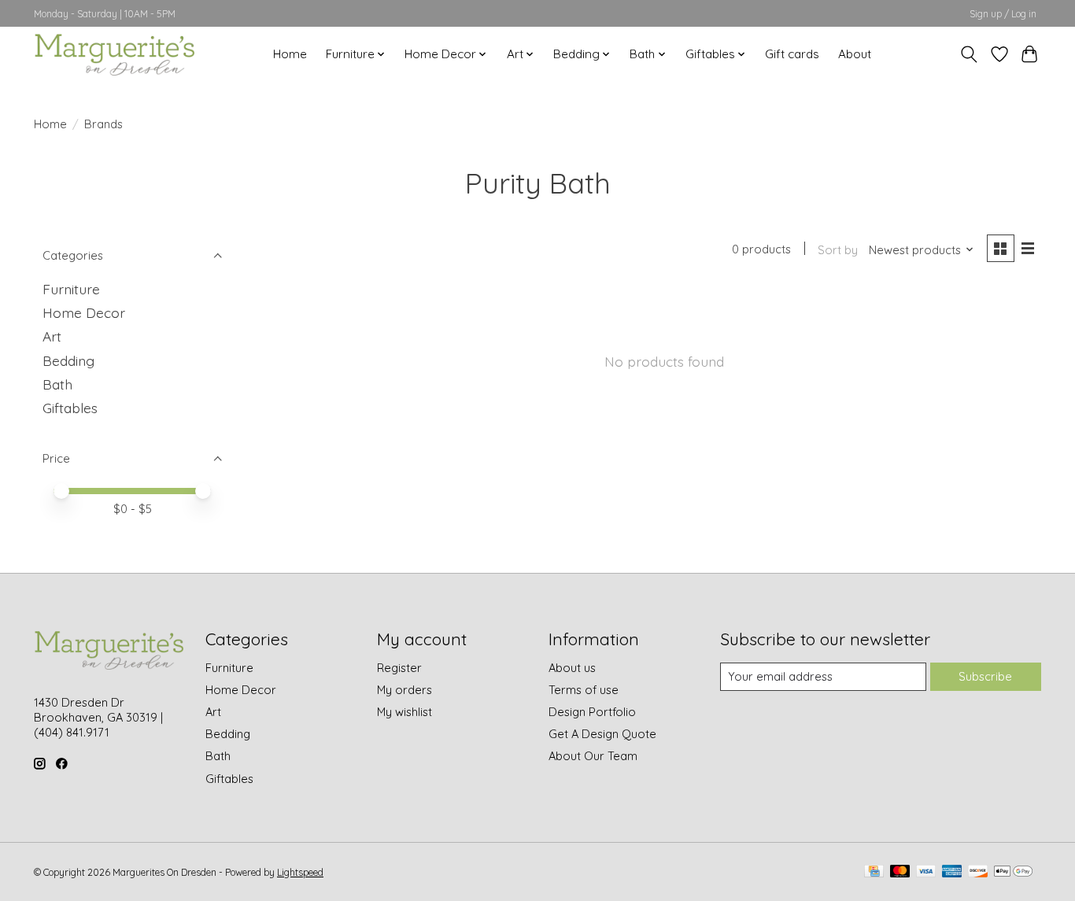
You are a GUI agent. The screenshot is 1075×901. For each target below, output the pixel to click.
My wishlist (404, 711)
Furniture (71, 288)
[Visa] (926, 872)
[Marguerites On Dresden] (114, 54)
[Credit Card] (874, 872)
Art (51, 336)
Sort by (838, 249)
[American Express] (952, 872)
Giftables (70, 407)
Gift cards (792, 53)
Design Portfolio (592, 711)
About (854, 53)
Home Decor (83, 312)
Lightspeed (300, 872)
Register (399, 667)
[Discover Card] (978, 872)
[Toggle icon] (969, 54)
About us (572, 667)
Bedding (68, 360)
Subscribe (985, 676)
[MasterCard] (900, 872)
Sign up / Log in (1003, 14)
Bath (57, 384)
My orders (404, 689)
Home (290, 53)
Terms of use (584, 689)
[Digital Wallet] (1013, 872)
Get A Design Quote (602, 733)
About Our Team (593, 755)
